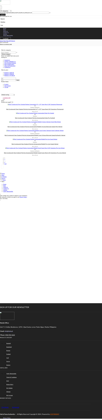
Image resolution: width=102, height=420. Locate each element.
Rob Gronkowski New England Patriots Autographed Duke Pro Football (35, 118)
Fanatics (7, 60)
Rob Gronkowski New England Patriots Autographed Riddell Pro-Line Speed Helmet (35, 144)
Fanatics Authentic (10, 61)
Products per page (5, 102)
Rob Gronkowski (9, 64)
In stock (6, 84)
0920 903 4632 (10, 335)
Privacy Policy (23, 197)
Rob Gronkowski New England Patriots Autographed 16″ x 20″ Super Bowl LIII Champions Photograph (35, 109)
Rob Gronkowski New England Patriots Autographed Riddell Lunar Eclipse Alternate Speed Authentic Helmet (35, 135)
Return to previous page (6, 44)
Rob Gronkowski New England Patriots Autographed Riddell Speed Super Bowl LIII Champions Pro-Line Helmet (35, 153)
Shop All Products (10, 41)
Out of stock (7, 85)
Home (1, 41)
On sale (6, 87)
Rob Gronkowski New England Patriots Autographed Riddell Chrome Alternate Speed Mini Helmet (35, 126)
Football (7, 67)
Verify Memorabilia (8, 191)
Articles (5, 190)
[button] (1, 7)
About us (5, 187)
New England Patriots (10, 63)
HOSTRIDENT (54, 414)
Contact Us (6, 188)
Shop (4, 41)
